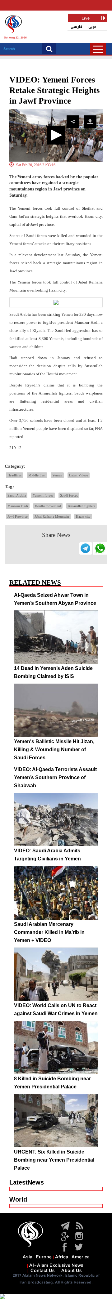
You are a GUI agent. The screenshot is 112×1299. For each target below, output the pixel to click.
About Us (71, 1270)
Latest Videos (78, 475)
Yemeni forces (43, 495)
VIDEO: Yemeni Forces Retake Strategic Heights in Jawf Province (54, 90)
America (81, 1257)
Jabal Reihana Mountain (52, 516)
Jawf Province (17, 516)
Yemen (57, 475)
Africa (61, 1257)
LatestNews (26, 1182)
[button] (56, 135)
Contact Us (42, 1270)
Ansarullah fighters (81, 506)
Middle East (36, 475)
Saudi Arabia (16, 495)
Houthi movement (48, 506)
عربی (92, 27)
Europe (44, 1257)
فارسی (76, 27)
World (18, 1199)
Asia (27, 1257)
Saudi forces (69, 495)
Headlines (14, 475)
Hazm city (83, 516)
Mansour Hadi (17, 506)
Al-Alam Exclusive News (56, 1265)
